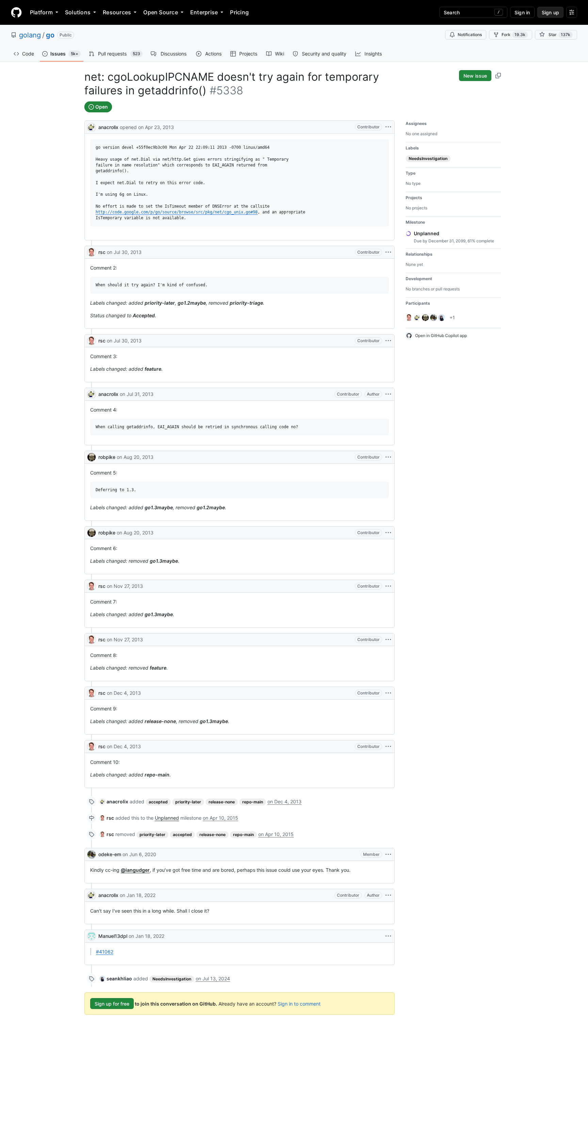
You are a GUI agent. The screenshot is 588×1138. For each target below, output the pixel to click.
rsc (101, 252)
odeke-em (109, 854)
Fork (513, 34)
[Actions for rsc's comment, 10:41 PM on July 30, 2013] (388, 341)
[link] (114, 801)
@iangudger (135, 870)
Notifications (470, 34)
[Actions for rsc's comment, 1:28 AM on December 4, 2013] (388, 693)
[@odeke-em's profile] (91, 854)
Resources (117, 12)
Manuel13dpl (112, 936)
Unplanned (167, 818)
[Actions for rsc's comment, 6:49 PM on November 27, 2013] (388, 586)
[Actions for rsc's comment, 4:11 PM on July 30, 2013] (388, 252)
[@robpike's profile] (91, 457)
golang (30, 35)
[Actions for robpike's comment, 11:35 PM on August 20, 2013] (388, 533)
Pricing (239, 12)
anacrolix (108, 127)
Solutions (78, 12)
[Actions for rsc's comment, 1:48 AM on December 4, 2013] (388, 746)
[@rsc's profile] (91, 252)
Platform (41, 12)
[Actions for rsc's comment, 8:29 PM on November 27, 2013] (388, 639)
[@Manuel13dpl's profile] (91, 936)
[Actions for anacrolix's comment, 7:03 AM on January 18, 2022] (388, 895)
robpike (106, 457)
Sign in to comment (299, 1004)
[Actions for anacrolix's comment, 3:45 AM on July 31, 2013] (388, 394)
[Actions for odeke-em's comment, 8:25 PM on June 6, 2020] (388, 854)
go (50, 35)
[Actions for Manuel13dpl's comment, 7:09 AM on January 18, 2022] (388, 936)
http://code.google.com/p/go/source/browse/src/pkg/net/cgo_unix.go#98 (177, 212)
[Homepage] (16, 12)
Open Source (160, 12)
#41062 (104, 952)
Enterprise (204, 12)
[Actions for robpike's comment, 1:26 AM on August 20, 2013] (388, 457)
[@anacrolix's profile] (91, 126)
